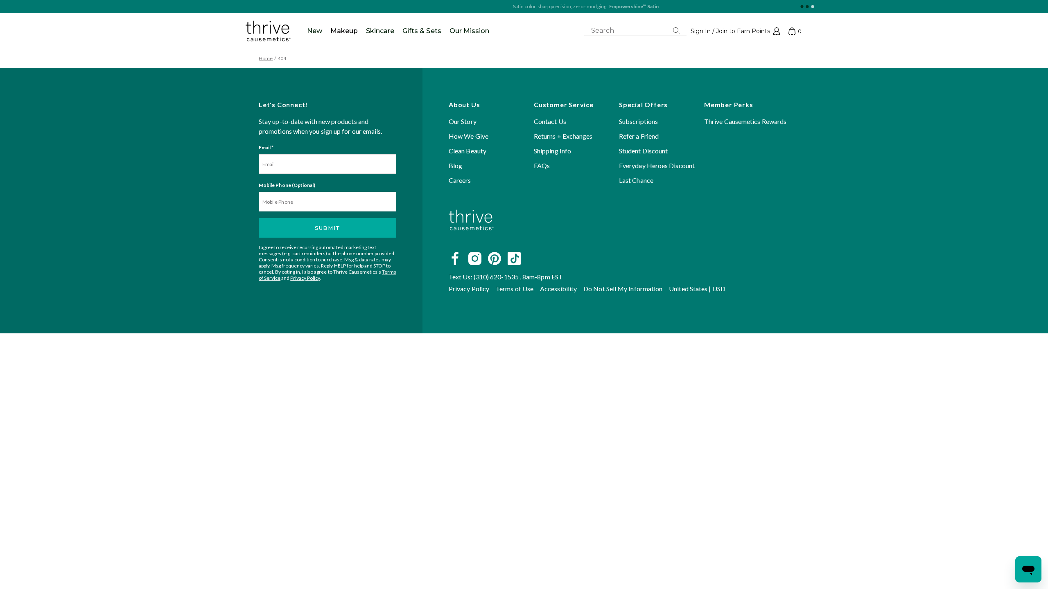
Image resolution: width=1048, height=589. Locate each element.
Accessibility (558, 288)
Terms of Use (514, 288)
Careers (460, 180)
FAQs (542, 165)
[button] (735, 31)
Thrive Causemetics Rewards (745, 121)
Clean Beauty (467, 151)
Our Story (463, 121)
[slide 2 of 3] (807, 6)
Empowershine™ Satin (572, 6)
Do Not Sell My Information (622, 288)
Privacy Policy (305, 278)
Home (266, 58)
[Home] (471, 240)
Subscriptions (638, 121)
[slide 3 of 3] (812, 6)
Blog (455, 165)
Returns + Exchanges (563, 136)
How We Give (468, 136)
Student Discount (643, 151)
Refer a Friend (639, 136)
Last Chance (636, 180)
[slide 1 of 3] (802, 6)
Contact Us (550, 121)
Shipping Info (552, 151)
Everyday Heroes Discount (657, 165)
